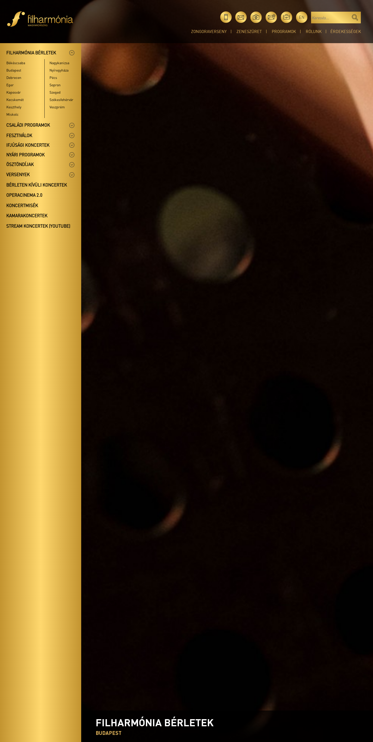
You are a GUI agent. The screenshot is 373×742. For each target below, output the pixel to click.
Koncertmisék (22, 205)
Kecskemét (15, 99)
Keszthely (13, 107)
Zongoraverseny (209, 31)
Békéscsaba (15, 62)
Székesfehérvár (61, 99)
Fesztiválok (19, 135)
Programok (284, 31)
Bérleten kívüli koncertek (36, 185)
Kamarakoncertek (26, 215)
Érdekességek (345, 31)
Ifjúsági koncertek (27, 145)
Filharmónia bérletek (31, 52)
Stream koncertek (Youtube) (38, 226)
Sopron (55, 84)
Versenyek (18, 174)
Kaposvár (13, 92)
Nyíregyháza (59, 70)
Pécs (53, 77)
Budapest (13, 70)
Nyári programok (25, 154)
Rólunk (313, 31)
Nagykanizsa (59, 62)
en (301, 17)
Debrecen (13, 77)
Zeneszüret (249, 31)
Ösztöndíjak (20, 164)
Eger (10, 84)
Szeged (55, 92)
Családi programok (28, 125)
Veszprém (57, 107)
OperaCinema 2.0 (24, 195)
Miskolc (12, 114)
